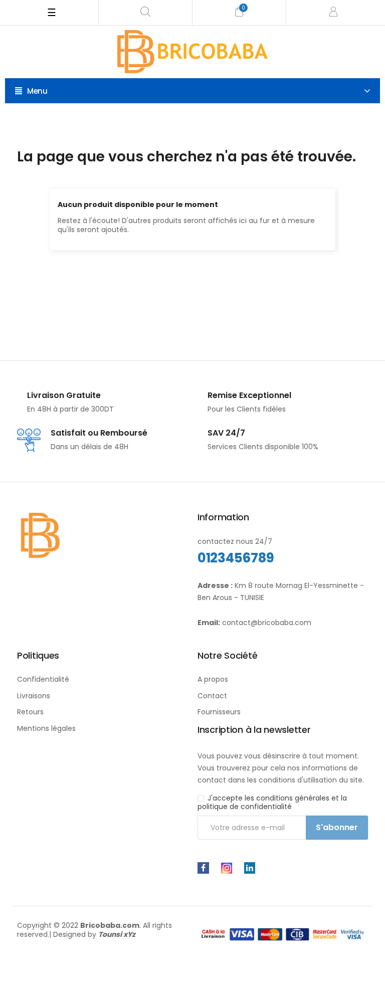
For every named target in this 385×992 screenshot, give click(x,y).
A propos (213, 679)
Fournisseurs (219, 712)
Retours (30, 712)
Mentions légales (46, 728)
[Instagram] (226, 868)
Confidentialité (43, 679)
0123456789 (236, 558)
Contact (212, 696)
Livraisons (33, 696)
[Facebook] (203, 868)
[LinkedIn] (249, 868)
